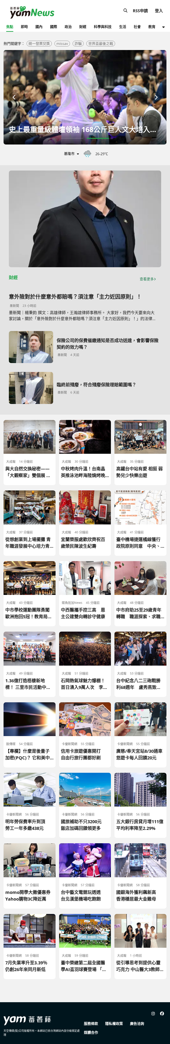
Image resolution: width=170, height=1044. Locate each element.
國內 (38, 26)
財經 (82, 26)
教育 (151, 26)
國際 (53, 26)
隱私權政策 (114, 1023)
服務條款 (91, 1023)
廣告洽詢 (137, 1023)
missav (62, 43)
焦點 (9, 26)
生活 (122, 26)
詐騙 (78, 43)
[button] (14, 97)
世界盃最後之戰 (100, 43)
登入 (159, 10)
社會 (137, 26)
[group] (85, 97)
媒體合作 (91, 1032)
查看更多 (147, 279)
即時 (24, 26)
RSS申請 (140, 10)
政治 (68, 26)
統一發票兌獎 (39, 43)
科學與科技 (103, 26)
